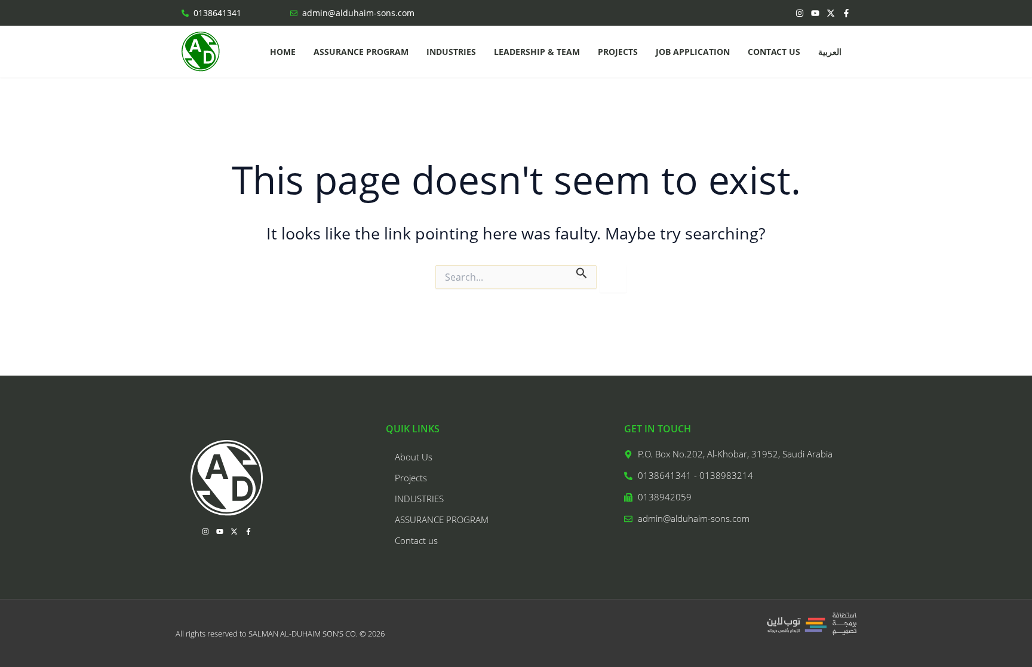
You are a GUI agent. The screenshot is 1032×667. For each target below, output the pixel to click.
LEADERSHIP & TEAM (537, 51)
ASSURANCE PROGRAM (361, 51)
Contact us (774, 51)
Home (283, 51)
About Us (413, 457)
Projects (618, 51)
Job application (693, 51)
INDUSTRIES (451, 51)
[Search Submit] (582, 272)
